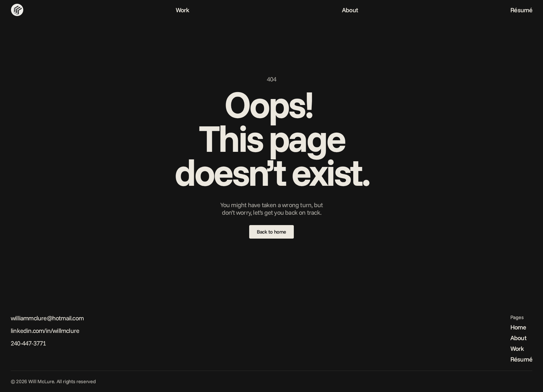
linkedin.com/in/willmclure (45, 330)
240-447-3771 (28, 343)
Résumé (521, 10)
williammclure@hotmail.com (47, 318)
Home (518, 327)
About (350, 10)
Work (182, 10)
